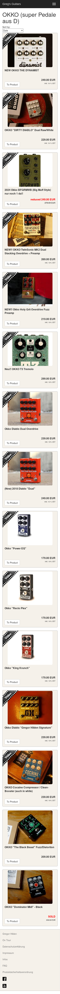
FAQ (5, 965)
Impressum (8, 952)
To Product (12, 84)
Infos (5, 959)
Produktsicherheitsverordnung (18, 972)
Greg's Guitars (11, 4)
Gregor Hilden (10, 933)
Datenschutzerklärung (14, 946)
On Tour (7, 940)
